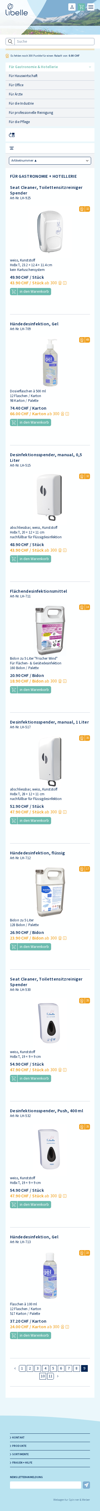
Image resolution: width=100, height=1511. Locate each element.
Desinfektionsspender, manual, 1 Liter (49, 722)
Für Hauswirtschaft (23, 75)
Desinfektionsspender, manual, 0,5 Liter (46, 457)
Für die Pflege (19, 121)
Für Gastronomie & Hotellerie (33, 67)
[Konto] (72, 7)
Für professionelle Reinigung (31, 112)
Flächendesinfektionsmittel (38, 591)
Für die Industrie (21, 103)
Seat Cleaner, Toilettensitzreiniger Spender (46, 190)
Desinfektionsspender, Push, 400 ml (46, 1111)
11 (51, 1376)
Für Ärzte (15, 94)
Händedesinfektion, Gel (34, 324)
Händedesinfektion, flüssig (37, 853)
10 (43, 1376)
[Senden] (86, 1485)
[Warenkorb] (81, 7)
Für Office (16, 85)
